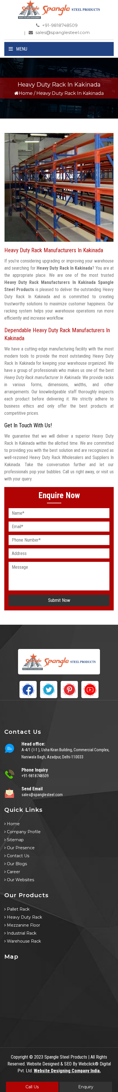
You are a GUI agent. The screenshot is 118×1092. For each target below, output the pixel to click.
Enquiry (85, 1086)
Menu (21, 49)
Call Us (32, 1086)
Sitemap (15, 839)
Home (26, 93)
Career (13, 871)
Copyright (19, 1057)
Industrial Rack (21, 933)
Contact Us (17, 855)
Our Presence (20, 847)
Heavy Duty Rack (24, 917)
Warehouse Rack (23, 941)
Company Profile (23, 831)
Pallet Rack (18, 909)
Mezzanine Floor (23, 925)
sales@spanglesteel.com (62, 32)
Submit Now (59, 600)
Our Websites (20, 879)
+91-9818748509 (59, 25)
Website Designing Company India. (67, 1070)
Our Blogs (16, 863)
